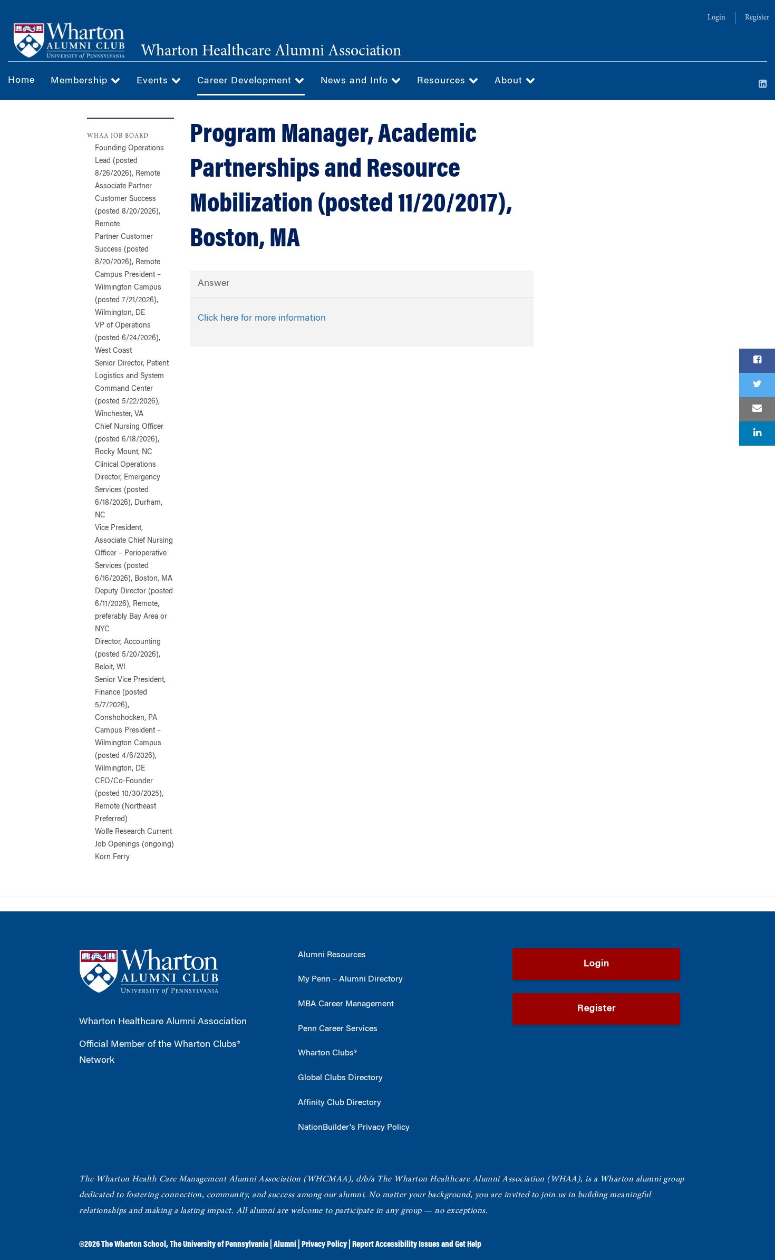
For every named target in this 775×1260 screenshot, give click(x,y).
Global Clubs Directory (340, 1078)
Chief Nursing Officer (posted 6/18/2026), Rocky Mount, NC (129, 440)
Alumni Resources (332, 955)
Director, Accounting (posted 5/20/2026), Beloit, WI (128, 655)
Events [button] (154, 81)
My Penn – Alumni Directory (350, 979)
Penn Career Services (337, 1029)
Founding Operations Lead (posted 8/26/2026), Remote (129, 161)
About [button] (510, 81)
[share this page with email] (757, 409)
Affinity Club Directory (339, 1103)
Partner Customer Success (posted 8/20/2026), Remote (127, 250)
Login (716, 18)
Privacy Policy (324, 1244)
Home (21, 80)
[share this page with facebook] (757, 361)
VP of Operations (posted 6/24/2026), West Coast (127, 338)
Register (757, 18)
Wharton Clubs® (327, 1053)
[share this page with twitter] (757, 385)
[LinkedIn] (763, 85)
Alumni (285, 1244)
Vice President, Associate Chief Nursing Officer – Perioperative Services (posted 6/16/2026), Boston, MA (134, 554)
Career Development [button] (246, 81)
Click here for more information (262, 318)
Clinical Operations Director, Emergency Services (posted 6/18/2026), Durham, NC (128, 490)
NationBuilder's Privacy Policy (354, 1127)
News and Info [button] (356, 81)
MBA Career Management (346, 1004)
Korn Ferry (112, 857)
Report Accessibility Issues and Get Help (416, 1244)
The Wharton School (133, 1244)
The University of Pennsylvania (219, 1244)
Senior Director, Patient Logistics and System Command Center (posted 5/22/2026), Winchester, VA (132, 389)
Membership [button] (81, 81)
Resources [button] (443, 81)
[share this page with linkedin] (757, 433)
